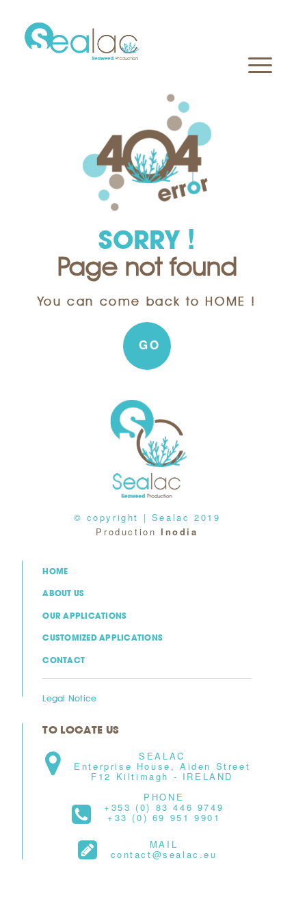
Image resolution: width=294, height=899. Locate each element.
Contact (63, 660)
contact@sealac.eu (164, 854)
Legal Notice (69, 698)
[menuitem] (253, 28)
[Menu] (253, 28)
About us (63, 593)
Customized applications (102, 637)
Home (55, 571)
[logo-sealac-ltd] (122, 41)
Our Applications (84, 615)
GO (149, 344)
